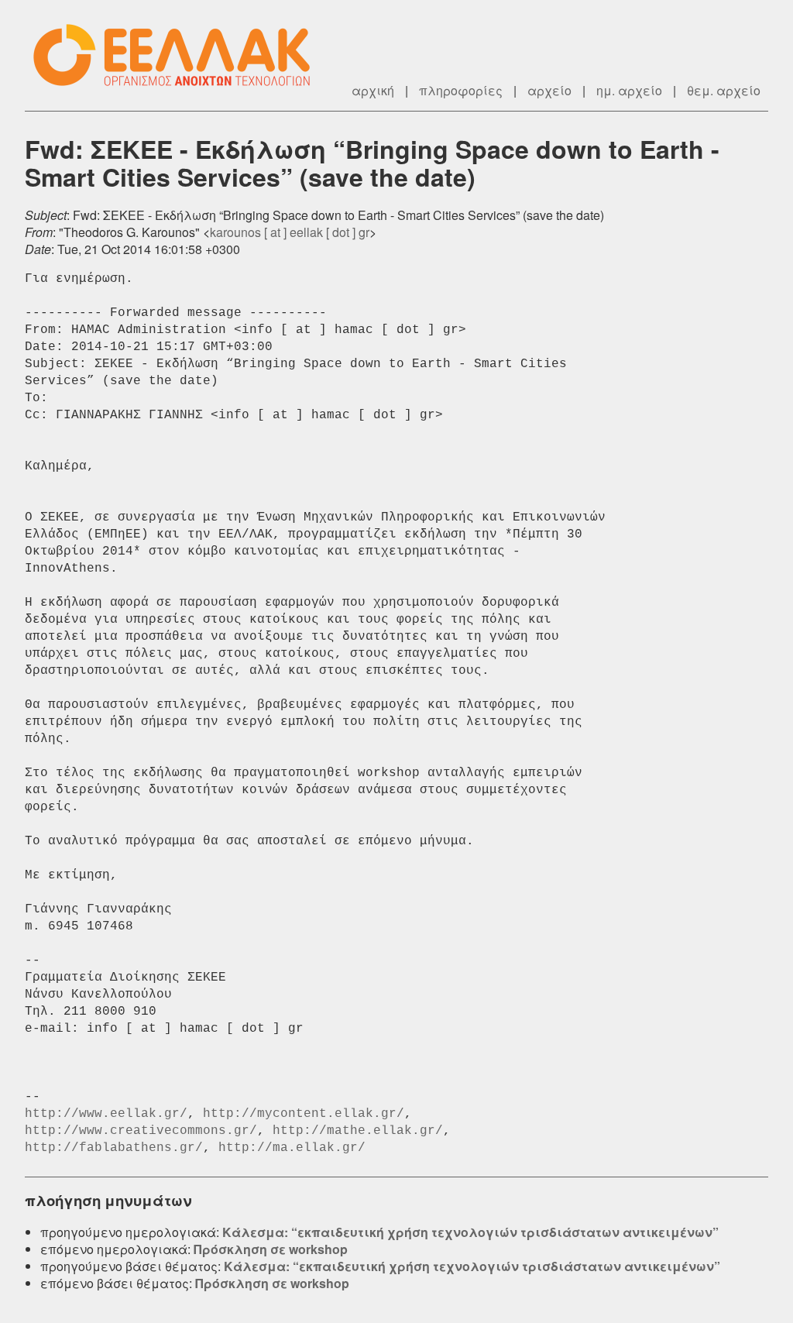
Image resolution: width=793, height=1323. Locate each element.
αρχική (373, 90)
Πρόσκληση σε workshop (271, 1249)
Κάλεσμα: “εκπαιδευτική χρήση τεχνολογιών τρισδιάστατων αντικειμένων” (470, 1232)
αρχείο (549, 90)
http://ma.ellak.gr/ (292, 1148)
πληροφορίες (461, 90)
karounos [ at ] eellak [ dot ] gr (289, 232)
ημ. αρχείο (629, 90)
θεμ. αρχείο (723, 90)
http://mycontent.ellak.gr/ (303, 1114)
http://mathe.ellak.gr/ (358, 1131)
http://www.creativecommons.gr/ (141, 1131)
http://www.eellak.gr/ (106, 1114)
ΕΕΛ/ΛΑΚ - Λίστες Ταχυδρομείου (180, 55)
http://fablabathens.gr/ (114, 1148)
